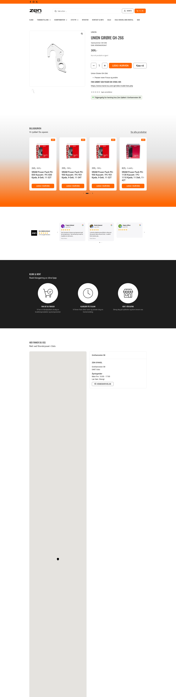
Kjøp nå (140, 65)
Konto (129, 11)
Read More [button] (64, 238)
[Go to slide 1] (99, 242)
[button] (140, 11)
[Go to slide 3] (102, 242)
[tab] (118, 355)
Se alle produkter (139, 132)
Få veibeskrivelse (102, 384)
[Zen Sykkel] (35, 11)
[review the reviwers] (82, 225)
